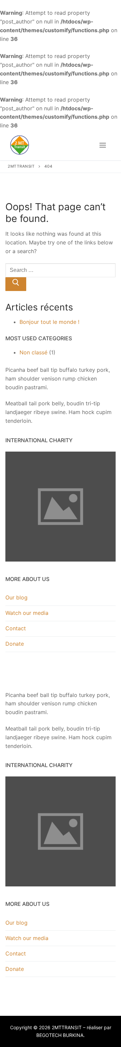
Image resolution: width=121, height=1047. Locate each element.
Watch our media (26, 612)
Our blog (16, 597)
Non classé (33, 352)
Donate (14, 643)
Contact (15, 628)
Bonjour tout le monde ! (49, 321)
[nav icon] (102, 145)
